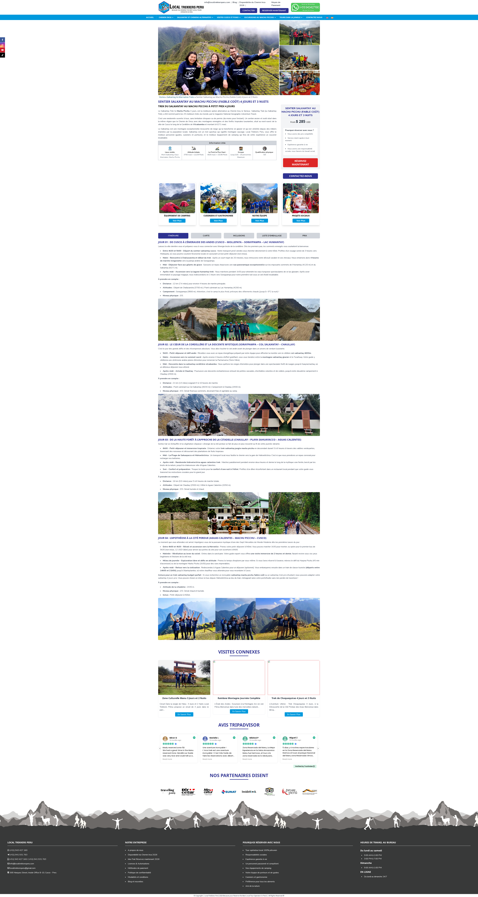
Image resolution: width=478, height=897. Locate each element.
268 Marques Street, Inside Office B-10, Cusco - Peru (32, 872)
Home (162, 97)
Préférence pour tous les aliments (260, 881)
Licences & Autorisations (138, 863)
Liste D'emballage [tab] (272, 235)
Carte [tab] (206, 235)
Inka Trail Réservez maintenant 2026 (144, 859)
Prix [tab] (304, 235)
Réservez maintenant (300, 162)
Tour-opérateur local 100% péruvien (261, 850)
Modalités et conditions (138, 877)
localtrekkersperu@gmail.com (22, 868)
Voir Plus (177, 220)
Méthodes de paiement (138, 868)
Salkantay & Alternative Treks (180, 97)
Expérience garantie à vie (256, 859)
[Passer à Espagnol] (332, 18)
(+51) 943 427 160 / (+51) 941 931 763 (27, 859)
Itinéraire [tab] (173, 235)
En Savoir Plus (184, 714)
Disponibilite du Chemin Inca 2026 (252, 4)
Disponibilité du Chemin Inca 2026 (142, 854)
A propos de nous (135, 850)
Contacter (248, 10)
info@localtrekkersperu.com (217, 2)
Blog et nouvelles (135, 881)
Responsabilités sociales (256, 854)
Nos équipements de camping (258, 868)
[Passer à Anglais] (327, 18)
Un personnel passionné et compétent (262, 863)
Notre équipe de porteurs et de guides (262, 872)
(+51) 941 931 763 (18, 854)
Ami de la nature (252, 886)
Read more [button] (167, 759)
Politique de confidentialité (139, 872)
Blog (235, 2)
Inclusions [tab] (239, 235)
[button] (318, 748)
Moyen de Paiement (275, 4)
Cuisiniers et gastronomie (256, 877)
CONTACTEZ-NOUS (300, 176)
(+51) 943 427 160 (18, 850)
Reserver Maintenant (274, 10)
